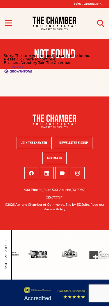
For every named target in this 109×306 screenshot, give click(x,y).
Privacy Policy (54, 209)
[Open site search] (100, 23)
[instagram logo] (78, 173)
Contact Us (54, 158)
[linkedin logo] (47, 173)
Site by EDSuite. (78, 205)
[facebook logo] (31, 173)
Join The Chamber (54, 63)
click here (25, 59)
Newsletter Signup (73, 142)
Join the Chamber (34, 142)
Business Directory (20, 63)
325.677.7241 (55, 197)
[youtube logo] (62, 173)
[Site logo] (54, 23)
